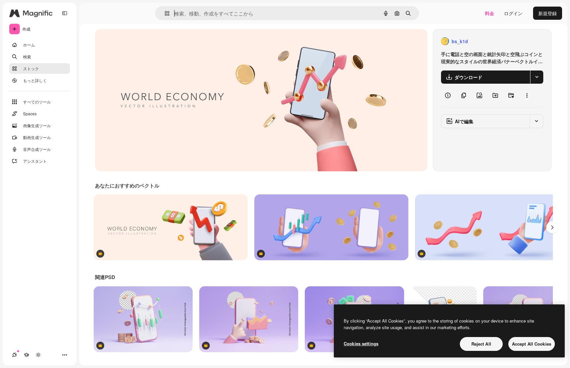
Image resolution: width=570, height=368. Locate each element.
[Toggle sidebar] (64, 13)
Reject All (481, 344)
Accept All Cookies (531, 344)
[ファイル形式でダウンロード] (536, 77)
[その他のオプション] (526, 95)
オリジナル (140, 41)
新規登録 (547, 13)
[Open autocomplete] (164, 13)
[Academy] (26, 355)
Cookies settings (361, 343)
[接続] (14, 355)
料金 (489, 13)
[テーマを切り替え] (38, 355)
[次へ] (552, 227)
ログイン (513, 13)
